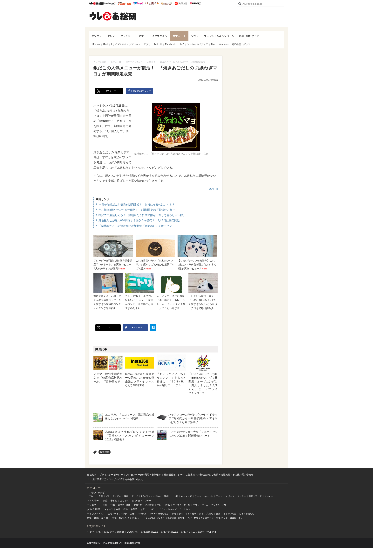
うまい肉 (180, 3)
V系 (107, 496)
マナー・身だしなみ (158, 513)
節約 (174, 513)
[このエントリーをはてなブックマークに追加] (153, 327)
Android (158, 44)
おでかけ (142, 513)
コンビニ (152, 509)
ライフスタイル (158, 36)
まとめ (104, 517)
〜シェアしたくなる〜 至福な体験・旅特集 (164, 518)
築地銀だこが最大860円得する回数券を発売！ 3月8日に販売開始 (139, 220)
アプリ (147, 44)
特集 (89, 517)
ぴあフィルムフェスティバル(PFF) (199, 531)
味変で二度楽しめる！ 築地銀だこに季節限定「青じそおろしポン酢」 (142, 215)
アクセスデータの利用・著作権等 (143, 474)
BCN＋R (213, 189)
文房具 (210, 513)
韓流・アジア (255, 496)
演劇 (166, 496)
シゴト (194, 36)
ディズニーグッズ (181, 505)
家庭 (105, 500)
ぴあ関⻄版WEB (149, 531)
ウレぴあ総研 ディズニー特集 (124, 3)
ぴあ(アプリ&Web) (114, 531)
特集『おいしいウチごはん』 (126, 518)
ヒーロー (269, 496)
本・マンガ (186, 496)
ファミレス (185, 509)
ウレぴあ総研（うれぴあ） (113, 16)
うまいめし (151, 3)
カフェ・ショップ (167, 509)
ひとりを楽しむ (246, 513)
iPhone (96, 44)
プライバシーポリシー (111, 474)
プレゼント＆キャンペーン (219, 36)
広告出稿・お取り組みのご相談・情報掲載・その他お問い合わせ (219, 474)
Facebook (170, 44)
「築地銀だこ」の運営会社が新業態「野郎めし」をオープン (135, 225)
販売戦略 (104, 452)
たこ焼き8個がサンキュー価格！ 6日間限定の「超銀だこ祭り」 (138, 209)
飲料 (125, 509)
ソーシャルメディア (197, 44)
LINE (181, 44)
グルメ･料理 (93, 509)
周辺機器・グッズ (241, 44)
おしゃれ (124, 500)
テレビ (92, 496)
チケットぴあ (94, 531)
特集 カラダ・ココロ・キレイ (230, 518)
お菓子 (134, 509)
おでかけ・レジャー (141, 500)
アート (219, 496)
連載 (96, 517)
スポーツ (230, 496)
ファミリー (126, 36)
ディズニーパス (218, 505)
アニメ (135, 496)
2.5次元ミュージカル (151, 496)
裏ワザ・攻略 (124, 505)
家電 (201, 513)
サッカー (241, 496)
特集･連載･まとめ (249, 36)
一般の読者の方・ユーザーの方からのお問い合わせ (117, 479)
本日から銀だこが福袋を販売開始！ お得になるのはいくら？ (136, 204)
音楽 (100, 496)
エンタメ (97, 36)
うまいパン (166, 3)
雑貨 (218, 513)
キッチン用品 (229, 513)
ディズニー (93, 505)
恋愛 (141, 36)
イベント (208, 496)
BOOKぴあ (132, 531)
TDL (105, 505)
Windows (223, 44)
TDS (112, 505)
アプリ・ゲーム (200, 505)
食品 (118, 509)
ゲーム (198, 496)
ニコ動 (175, 496)
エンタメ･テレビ (96, 492)
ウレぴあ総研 (96, 3)
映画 (126, 496)
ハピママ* (110, 3)
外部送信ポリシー (173, 474)
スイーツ (108, 509)
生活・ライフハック (117, 513)
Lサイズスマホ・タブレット (125, 44)
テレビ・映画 (163, 505)
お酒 (142, 509)
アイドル (116, 496)
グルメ (111, 36)
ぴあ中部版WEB (169, 531)
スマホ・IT (179, 36)
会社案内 (91, 474)
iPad (105, 44)
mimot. (138, 3)
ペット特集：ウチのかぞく (200, 518)
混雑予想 (138, 505)
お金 (132, 513)
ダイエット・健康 (187, 513)
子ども (114, 500)
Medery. (195, 3)
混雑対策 (149, 505)
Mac (213, 44)
